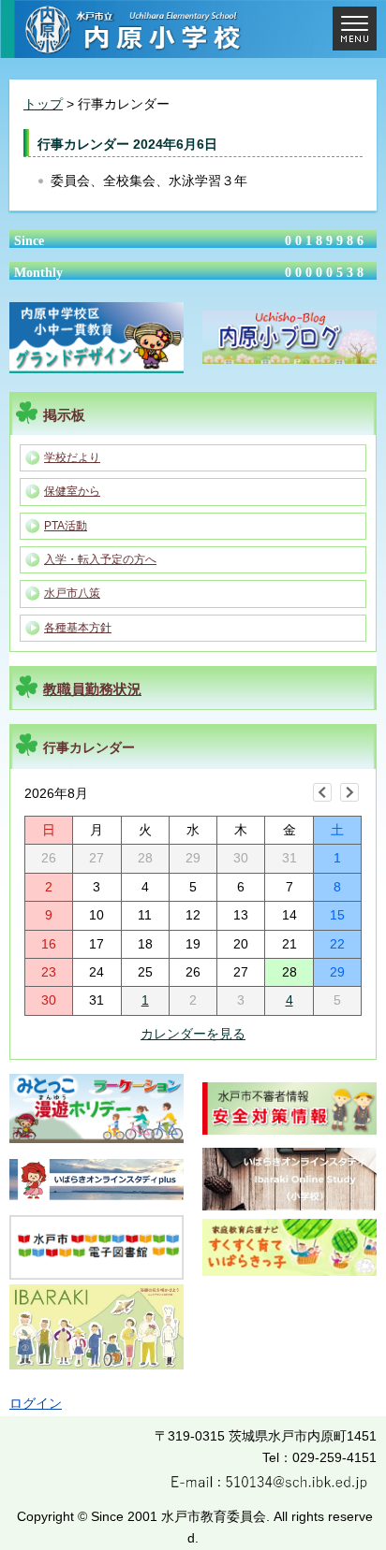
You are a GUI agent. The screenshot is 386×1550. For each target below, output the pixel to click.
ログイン (35, 1403)
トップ (43, 103)
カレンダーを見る (193, 1033)
